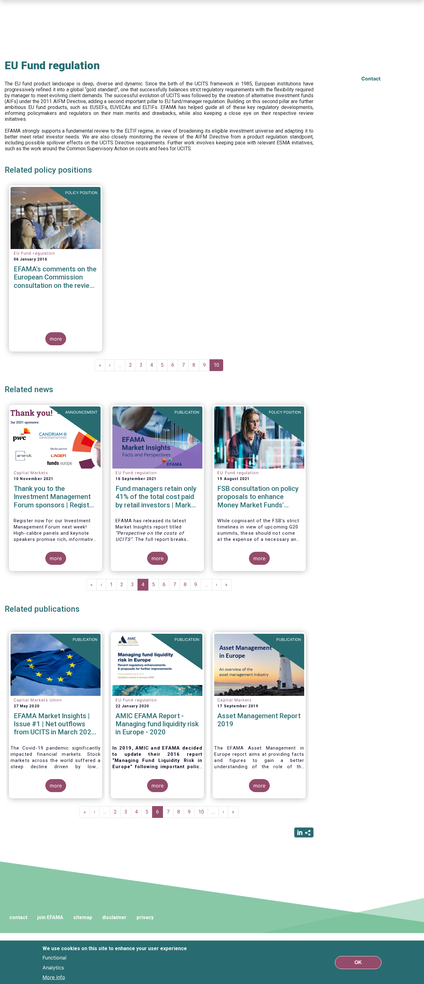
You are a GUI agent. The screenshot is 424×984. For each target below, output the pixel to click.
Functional (54, 957)
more (56, 339)
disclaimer (114, 917)
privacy (145, 917)
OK (358, 962)
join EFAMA (50, 917)
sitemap (82, 917)
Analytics (53, 967)
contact (18, 917)
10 (218, 366)
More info (54, 977)
